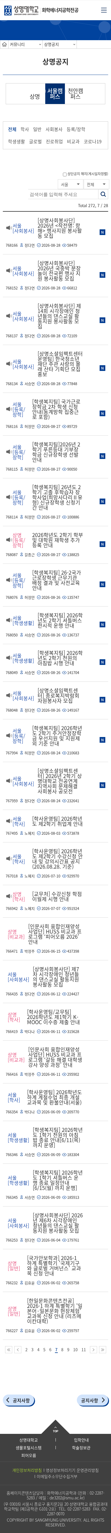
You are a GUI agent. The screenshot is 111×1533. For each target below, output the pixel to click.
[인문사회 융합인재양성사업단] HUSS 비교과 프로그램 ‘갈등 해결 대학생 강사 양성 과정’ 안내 (55, 1057)
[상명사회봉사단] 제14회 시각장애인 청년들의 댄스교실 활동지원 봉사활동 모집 (59, 316)
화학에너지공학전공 (60, 9)
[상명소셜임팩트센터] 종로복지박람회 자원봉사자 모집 (58, 696)
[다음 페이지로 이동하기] (93, 1349)
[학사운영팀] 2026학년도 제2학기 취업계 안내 (57, 821)
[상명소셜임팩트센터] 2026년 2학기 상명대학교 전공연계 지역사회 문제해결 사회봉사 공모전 (60, 781)
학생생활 (16, 141)
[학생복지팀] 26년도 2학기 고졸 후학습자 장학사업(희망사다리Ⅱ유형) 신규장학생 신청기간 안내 (57, 497)
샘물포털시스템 (29, 1447)
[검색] (103, 194)
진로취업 (54, 141)
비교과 (73, 141)
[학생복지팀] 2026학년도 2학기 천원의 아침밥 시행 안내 (60, 658)
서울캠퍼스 (55, 94)
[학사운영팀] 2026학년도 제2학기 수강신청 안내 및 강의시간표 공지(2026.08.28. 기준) (57, 858)
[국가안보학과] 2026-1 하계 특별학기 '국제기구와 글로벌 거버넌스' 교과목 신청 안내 (54, 1265)
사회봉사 (54, 129)
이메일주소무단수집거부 (57, 1476)
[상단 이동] (55, 1427)
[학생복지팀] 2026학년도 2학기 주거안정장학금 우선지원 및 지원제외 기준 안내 (57, 735)
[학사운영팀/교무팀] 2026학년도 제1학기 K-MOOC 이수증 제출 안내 (53, 1017)
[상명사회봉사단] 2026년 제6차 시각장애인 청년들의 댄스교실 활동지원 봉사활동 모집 (58, 1222)
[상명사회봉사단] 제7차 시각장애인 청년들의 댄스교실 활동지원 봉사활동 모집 (56, 976)
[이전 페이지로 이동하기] (17, 1349)
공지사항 (21, 1400)
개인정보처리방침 (27, 1470)
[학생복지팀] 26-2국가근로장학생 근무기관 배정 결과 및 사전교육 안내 (56, 580)
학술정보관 (81, 1447)
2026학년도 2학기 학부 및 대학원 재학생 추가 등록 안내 (57, 540)
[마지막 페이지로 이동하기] (102, 1349)
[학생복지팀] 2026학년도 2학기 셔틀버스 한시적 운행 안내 (60, 620)
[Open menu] (104, 10)
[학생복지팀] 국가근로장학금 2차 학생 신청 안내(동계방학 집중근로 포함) (56, 409)
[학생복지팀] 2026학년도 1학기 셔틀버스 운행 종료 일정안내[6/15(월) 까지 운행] (58, 1180)
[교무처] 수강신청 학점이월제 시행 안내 (57, 896)
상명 (35, 96)
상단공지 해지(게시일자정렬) (87, 173)
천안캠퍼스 (75, 94)
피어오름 (28, 1455)
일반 (37, 129)
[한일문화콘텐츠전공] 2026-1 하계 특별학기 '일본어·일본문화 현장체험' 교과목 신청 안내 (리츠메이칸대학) (55, 1311)
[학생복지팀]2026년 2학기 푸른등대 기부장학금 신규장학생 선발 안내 (56, 452)
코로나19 (93, 141)
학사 (24, 129)
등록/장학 (76, 129)
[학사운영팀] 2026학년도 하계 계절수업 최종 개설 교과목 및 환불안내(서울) (54, 1097)
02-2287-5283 (78, 1509)
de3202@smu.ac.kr (66, 1498)
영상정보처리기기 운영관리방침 (72, 1470)
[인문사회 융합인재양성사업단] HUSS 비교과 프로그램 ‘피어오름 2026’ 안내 (55, 934)
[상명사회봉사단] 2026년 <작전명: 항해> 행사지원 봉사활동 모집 (60, 228)
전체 (12, 129)
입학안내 (81, 1440)
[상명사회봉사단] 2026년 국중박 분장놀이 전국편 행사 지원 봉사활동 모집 (59, 270)
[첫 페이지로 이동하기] (8, 1349)
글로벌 (35, 141)
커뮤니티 (17, 44)
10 (75, 1350)
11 (83, 1350)
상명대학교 (28, 1440)
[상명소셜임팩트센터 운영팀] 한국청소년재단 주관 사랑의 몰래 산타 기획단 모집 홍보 (60, 364)
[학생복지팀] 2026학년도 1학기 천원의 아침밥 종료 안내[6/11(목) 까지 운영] (58, 1137)
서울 (64, 184)
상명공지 (51, 44)
